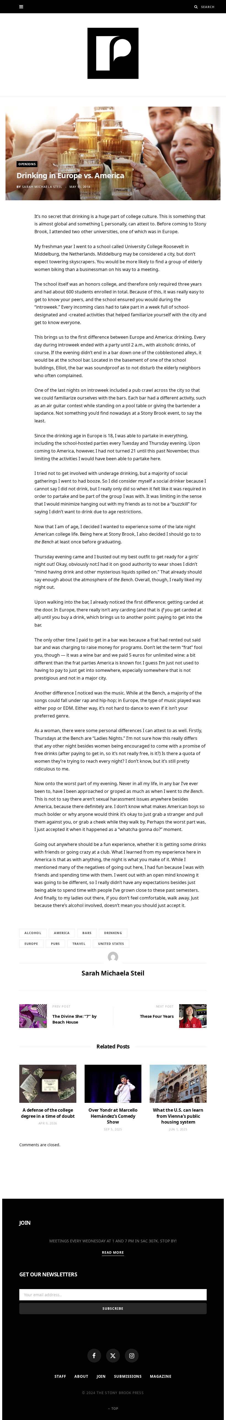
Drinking (113, 933)
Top (114, 1408)
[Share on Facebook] (16, 234)
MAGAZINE (160, 1376)
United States (111, 944)
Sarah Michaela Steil (42, 187)
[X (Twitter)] (113, 1356)
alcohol (33, 933)
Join (101, 1376)
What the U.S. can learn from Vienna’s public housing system (178, 1116)
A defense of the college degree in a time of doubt (48, 1113)
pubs (55, 944)
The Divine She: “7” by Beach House (74, 1019)
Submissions (128, 1376)
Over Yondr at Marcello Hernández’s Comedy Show (113, 1116)
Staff (60, 1376)
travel (78, 944)
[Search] (196, 7)
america (62, 933)
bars (86, 933)
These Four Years (157, 1016)
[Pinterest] (16, 262)
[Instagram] (132, 1356)
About (81, 1376)
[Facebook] (94, 1356)
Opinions (27, 164)
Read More (113, 1252)
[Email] (16, 275)
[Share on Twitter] (16, 248)
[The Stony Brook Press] (113, 53)
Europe (31, 944)
